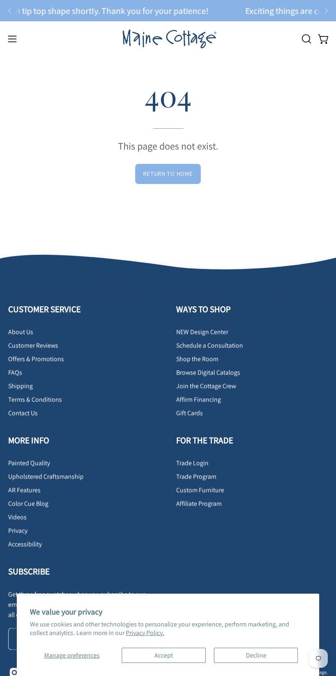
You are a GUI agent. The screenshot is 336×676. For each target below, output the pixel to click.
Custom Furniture (200, 489)
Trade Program (196, 476)
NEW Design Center (202, 332)
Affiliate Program (199, 503)
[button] (305, 39)
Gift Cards (189, 413)
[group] (168, 10)
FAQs (15, 372)
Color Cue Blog (28, 503)
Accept (163, 655)
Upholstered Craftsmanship (46, 476)
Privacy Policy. (145, 632)
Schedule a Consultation (209, 345)
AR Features (24, 489)
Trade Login (192, 462)
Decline (256, 655)
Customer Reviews (33, 345)
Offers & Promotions (36, 359)
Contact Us (23, 413)
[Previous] (10, 10)
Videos (17, 517)
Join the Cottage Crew (206, 386)
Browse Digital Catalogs (208, 372)
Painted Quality (29, 462)
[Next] (326, 10)
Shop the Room (197, 359)
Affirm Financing (198, 399)
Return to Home (168, 173)
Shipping (20, 386)
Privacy (17, 530)
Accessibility (25, 544)
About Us (20, 332)
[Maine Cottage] (168, 38)
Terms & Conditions (35, 399)
